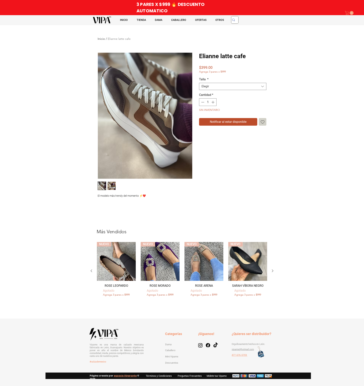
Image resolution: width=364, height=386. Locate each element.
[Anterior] (91, 271)
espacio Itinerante (125, 375)
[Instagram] (200, 345)
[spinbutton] (208, 102)
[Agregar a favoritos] (262, 122)
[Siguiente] (272, 271)
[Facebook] (208, 345)
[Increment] (213, 102)
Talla (204, 79)
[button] (350, 13)
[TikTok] (215, 345)
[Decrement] (202, 102)
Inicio (101, 39)
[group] (182, 271)
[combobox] (232, 86)
